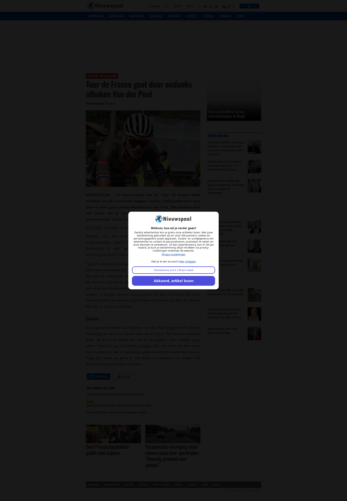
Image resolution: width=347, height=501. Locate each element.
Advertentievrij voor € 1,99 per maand (173, 270)
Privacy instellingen (173, 254)
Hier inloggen (187, 261)
